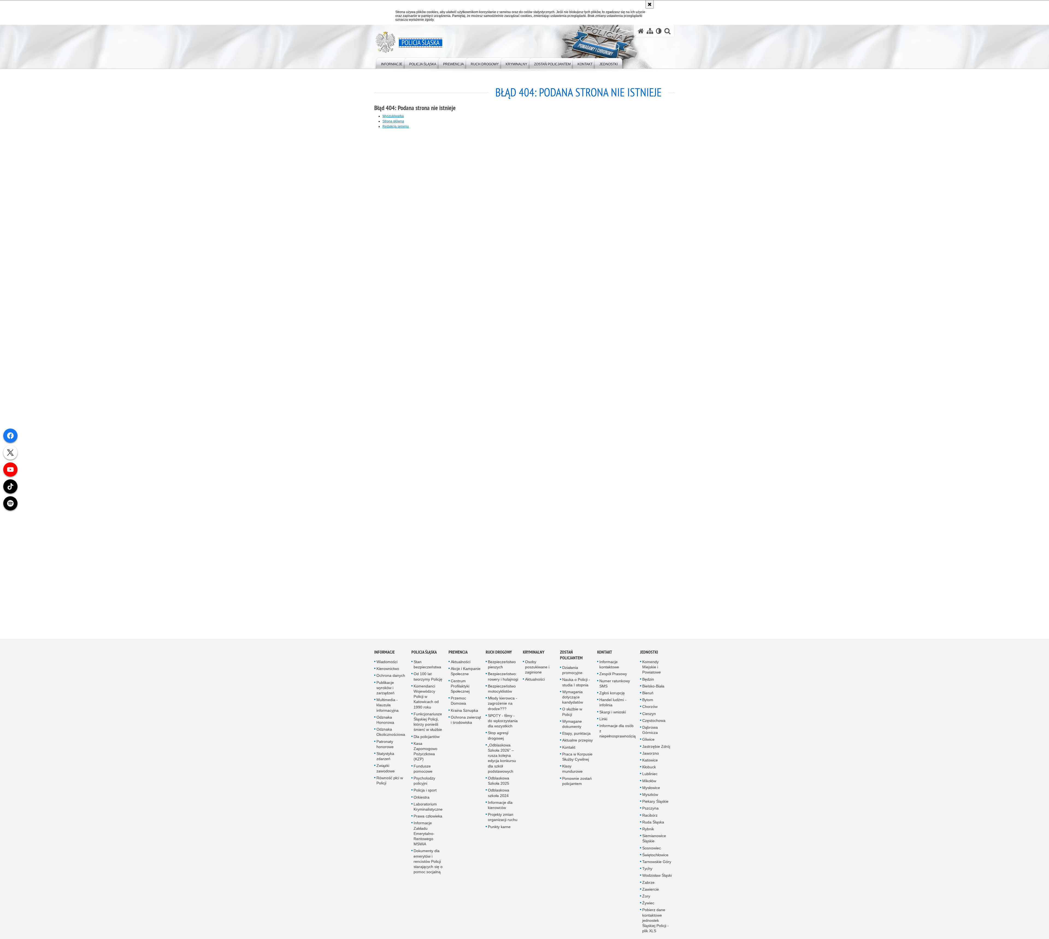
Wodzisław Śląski (657, 877)
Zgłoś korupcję (612, 694)
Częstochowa (653, 722)
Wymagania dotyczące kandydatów (572, 698)
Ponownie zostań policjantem (577, 782)
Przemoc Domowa (458, 702)
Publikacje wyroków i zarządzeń (385, 689)
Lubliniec (650, 775)
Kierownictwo (387, 670)
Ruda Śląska (653, 824)
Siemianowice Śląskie (654, 840)
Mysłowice (651, 789)
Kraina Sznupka (464, 712)
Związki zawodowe (385, 770)
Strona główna (393, 121)
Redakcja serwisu (395, 126)
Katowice (650, 762)
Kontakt (568, 748)
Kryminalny (533, 654)
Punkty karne (499, 828)
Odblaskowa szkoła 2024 (498, 794)
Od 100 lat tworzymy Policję (428, 678)
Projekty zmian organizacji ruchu (502, 818)
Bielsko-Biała (653, 688)
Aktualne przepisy (577, 742)
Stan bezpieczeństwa (427, 666)
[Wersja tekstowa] (659, 31)
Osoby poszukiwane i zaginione (537, 668)
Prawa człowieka (428, 818)
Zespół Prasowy (613, 675)
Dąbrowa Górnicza (650, 731)
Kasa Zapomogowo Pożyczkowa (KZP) (425, 753)
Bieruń (647, 694)
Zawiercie (650, 891)
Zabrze (648, 884)
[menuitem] (391, 63)
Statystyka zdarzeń (385, 758)
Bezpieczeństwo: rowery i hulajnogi (503, 678)
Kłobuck (649, 768)
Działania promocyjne (572, 672)
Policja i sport (425, 792)
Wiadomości (386, 663)
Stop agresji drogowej (498, 737)
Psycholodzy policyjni (424, 782)
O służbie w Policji (572, 713)
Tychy (647, 870)
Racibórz (650, 816)
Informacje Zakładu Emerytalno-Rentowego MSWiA (424, 835)
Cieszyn (649, 715)
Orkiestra (421, 798)
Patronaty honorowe (385, 745)
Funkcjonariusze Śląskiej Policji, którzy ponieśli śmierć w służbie (428, 723)
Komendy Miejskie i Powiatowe (651, 668)
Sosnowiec (651, 849)
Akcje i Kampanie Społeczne (466, 673)
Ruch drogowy (499, 654)
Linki (603, 720)
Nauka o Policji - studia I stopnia (576, 684)
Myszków (650, 796)
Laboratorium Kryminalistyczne (428, 808)
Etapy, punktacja (576, 735)
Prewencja (458, 654)
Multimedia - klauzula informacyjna (387, 706)
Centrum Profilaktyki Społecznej (460, 687)
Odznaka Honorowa (385, 721)
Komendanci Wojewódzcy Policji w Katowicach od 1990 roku (426, 698)
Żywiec (648, 904)
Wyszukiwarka (393, 116)
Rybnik (648, 830)
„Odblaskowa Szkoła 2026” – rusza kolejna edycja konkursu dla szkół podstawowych (502, 760)
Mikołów (649, 782)
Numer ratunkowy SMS (614, 685)
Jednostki (649, 654)
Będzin (648, 680)
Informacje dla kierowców (500, 806)
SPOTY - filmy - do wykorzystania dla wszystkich (503, 722)
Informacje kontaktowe (609, 666)
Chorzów (650, 708)
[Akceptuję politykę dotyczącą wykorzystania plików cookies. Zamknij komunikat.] (650, 4)
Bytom (647, 701)
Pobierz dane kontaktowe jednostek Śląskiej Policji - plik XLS (655, 922)
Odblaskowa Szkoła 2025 (498, 782)
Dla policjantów (427, 738)
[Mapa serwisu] (650, 31)
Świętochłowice (655, 856)
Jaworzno (650, 755)
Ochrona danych (390, 677)
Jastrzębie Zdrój (656, 748)
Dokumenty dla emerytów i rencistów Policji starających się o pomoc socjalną (428, 863)
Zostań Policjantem (571, 656)
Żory (646, 898)
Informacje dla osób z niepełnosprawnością (617, 732)
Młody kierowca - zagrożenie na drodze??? (502, 705)
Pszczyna (650, 810)
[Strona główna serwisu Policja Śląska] (641, 31)
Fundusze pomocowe (423, 770)
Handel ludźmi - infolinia (612, 704)
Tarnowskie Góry (656, 863)
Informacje (384, 654)
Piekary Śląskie (655, 803)
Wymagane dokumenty (572, 725)
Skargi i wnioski (612, 713)
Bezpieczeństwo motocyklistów (502, 690)
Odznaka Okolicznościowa (390, 733)
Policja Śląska (424, 654)
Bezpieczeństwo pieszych (502, 666)
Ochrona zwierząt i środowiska (466, 721)
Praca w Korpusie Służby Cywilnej (577, 758)
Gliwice (648, 741)
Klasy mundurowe (572, 770)
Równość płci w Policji (389, 782)
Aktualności (460, 663)
